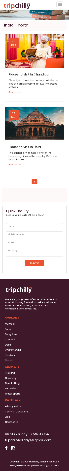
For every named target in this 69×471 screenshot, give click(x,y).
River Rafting (12, 383)
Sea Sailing (11, 388)
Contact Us (11, 422)
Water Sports (12, 393)
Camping (10, 378)
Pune (8, 329)
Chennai (10, 339)
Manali (9, 360)
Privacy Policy (13, 406)
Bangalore (11, 334)
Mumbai (10, 324)
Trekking (10, 373)
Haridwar (10, 355)
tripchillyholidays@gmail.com (28, 440)
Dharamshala (13, 350)
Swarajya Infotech (49, 465)
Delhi (8, 344)
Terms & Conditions (16, 411)
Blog (7, 416)
